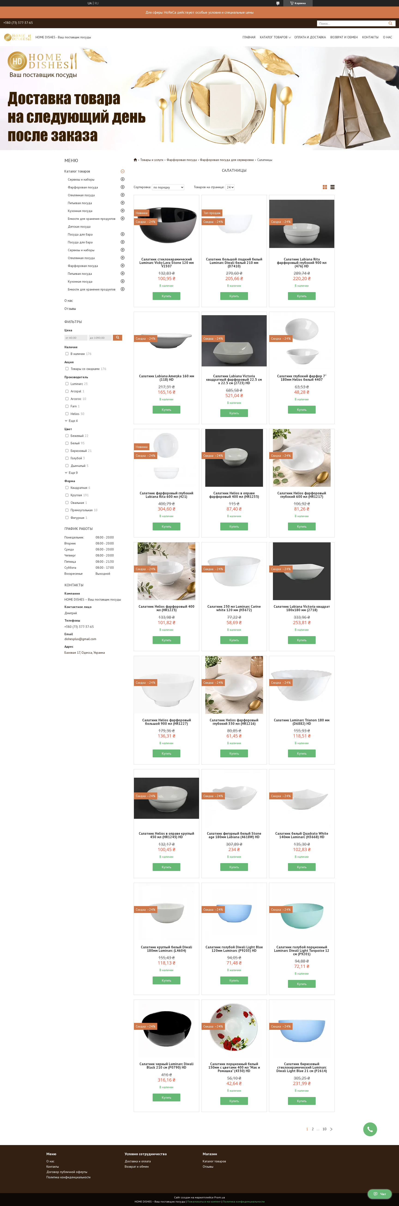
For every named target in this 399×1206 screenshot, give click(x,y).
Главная (249, 37)
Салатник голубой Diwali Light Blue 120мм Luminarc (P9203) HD (234, 948)
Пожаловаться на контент (204, 1201)
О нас (387, 37)
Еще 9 (73, 473)
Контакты (370, 37)
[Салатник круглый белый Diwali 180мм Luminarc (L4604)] (166, 912)
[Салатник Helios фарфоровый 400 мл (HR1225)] (166, 571)
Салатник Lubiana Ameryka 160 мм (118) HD (166, 377)
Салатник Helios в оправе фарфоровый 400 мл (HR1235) (234, 494)
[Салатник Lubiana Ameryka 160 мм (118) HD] (166, 341)
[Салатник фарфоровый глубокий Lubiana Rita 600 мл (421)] (166, 458)
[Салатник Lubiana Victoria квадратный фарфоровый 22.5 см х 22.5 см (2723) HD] (234, 341)
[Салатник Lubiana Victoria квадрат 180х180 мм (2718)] (301, 571)
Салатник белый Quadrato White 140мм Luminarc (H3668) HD (301, 835)
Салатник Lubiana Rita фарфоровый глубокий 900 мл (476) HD (301, 262)
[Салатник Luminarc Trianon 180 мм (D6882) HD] (301, 685)
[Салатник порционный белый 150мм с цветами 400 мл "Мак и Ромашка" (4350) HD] (234, 1029)
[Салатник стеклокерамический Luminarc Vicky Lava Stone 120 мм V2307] (166, 224)
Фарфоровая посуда (83, 187)
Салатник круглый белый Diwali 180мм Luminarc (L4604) (166, 948)
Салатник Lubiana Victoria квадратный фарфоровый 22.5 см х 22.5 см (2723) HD (234, 379)
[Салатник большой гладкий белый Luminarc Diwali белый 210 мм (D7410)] (234, 224)
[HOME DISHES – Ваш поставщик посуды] (17, 37)
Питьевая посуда (80, 203)
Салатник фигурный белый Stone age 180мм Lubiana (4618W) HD (234, 835)
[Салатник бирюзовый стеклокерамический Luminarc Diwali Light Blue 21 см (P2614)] (301, 1029)
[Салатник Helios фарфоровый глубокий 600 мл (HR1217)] (301, 458)
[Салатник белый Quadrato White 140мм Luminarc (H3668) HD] (301, 798)
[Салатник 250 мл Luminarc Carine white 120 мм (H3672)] (234, 571)
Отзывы (70, 308)
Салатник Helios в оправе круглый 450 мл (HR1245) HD (166, 835)
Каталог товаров (273, 37)
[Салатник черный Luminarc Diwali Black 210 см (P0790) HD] (166, 1029)
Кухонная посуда (80, 211)
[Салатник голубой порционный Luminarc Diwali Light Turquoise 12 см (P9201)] (301, 912)
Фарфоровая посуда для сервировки (227, 159)
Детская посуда (79, 226)
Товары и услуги (151, 159)
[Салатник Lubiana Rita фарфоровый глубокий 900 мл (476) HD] (301, 224)
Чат (383, 1194)
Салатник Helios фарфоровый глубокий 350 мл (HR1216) (234, 721)
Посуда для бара (80, 234)
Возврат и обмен (344, 37)
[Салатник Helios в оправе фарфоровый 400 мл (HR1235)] (234, 458)
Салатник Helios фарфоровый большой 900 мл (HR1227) (166, 721)
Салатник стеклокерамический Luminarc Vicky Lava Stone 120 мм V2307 (166, 262)
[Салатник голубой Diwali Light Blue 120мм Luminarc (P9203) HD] (234, 912)
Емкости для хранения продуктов (91, 219)
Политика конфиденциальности (68, 1177)
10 (324, 1129)
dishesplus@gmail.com (80, 639)
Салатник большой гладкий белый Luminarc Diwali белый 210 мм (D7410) (234, 262)
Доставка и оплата (138, 1161)
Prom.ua (219, 1197)
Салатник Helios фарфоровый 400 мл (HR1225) (166, 608)
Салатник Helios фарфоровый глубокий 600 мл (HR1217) (301, 494)
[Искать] (390, 23)
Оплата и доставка (310, 37)
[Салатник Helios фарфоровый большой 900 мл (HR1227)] (166, 685)
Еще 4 (73, 421)
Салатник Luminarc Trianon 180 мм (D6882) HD (301, 721)
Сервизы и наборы (81, 179)
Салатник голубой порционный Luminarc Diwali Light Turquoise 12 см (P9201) (301, 950)
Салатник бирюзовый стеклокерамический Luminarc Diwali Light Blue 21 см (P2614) (301, 1067)
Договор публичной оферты (66, 1172)
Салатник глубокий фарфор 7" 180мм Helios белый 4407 (301, 377)
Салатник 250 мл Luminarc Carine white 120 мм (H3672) (234, 608)
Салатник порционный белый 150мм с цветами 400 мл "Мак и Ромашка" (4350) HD (234, 1067)
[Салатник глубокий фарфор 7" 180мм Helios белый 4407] (301, 341)
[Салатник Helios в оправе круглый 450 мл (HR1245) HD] (166, 798)
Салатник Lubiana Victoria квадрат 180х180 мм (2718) (302, 608)
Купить (166, 296)
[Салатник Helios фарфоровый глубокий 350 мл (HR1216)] (234, 685)
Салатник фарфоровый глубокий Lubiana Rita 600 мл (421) (166, 494)
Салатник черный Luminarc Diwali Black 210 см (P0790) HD (166, 1065)
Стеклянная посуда (81, 195)
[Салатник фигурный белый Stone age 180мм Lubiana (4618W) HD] (234, 798)
